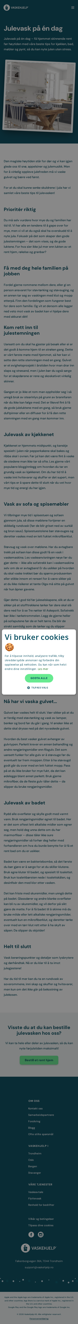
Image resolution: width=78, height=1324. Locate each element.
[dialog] (39, 662)
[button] (39, 687)
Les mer (43, 669)
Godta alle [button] (39, 678)
